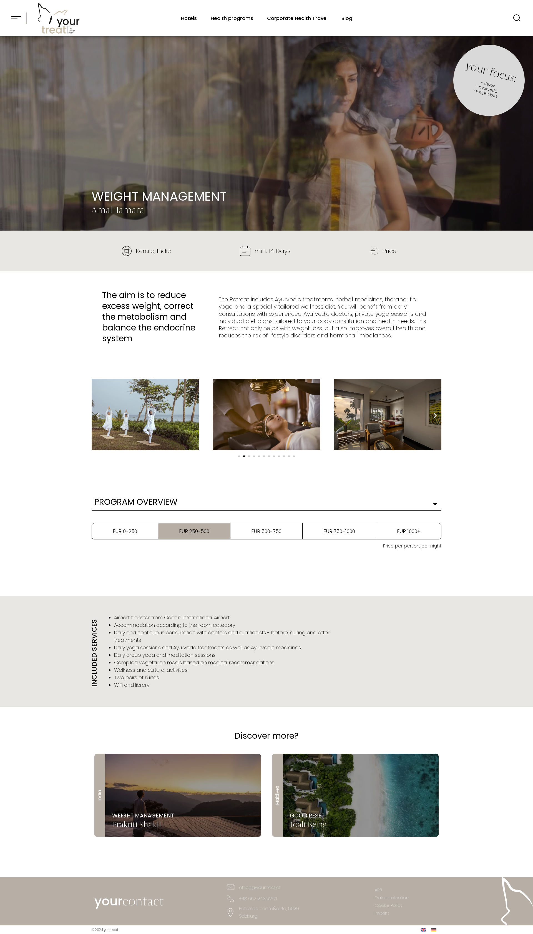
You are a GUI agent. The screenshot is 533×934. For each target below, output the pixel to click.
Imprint (382, 913)
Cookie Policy (389, 905)
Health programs (232, 18)
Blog (346, 18)
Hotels (189, 18)
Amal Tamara (118, 210)
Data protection (392, 897)
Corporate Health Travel (297, 18)
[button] (239, 456)
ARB (378, 890)
